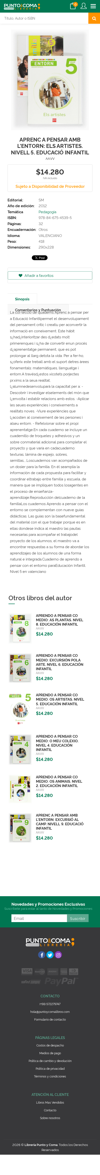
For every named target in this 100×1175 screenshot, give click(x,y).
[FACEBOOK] (41, 954)
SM (41, 199)
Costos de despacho (50, 1045)
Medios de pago (50, 1053)
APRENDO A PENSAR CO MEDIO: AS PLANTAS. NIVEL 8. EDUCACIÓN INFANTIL (59, 620)
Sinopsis (22, 298)
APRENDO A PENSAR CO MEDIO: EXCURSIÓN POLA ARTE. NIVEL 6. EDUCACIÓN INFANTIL (59, 662)
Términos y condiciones (50, 1076)
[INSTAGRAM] (58, 954)
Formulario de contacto (50, 1019)
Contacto (50, 1110)
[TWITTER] (50, 954)
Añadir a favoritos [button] (38, 275)
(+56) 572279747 (50, 1004)
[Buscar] (94, 18)
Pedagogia (47, 211)
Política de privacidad (50, 1068)
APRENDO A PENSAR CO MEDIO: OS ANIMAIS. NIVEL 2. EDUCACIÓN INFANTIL (59, 781)
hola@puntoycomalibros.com (50, 1011)
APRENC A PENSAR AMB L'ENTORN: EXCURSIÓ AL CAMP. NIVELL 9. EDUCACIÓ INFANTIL (59, 821)
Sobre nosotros (50, 1118)
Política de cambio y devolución (50, 1061)
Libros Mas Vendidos (50, 1102)
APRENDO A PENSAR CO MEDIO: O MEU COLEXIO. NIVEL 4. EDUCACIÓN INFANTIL (57, 743)
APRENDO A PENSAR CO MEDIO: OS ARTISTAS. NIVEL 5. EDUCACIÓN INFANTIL (60, 699)
